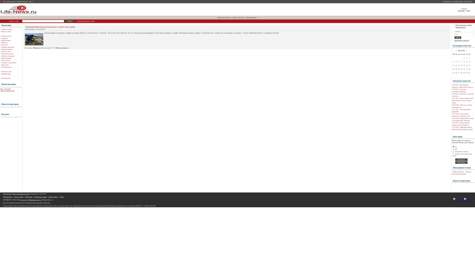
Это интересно (6, 60)
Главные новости (7, 36)
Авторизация (461, 27)
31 (469, 73)
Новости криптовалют (7, 91)
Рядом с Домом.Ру (238, 17)
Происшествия (6, 40)
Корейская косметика (223, 17)
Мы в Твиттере (6, 78)
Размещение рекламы (458, 1)
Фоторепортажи (251, 17)
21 (461, 69)
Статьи (62, 197)
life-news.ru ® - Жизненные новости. (30, 200)
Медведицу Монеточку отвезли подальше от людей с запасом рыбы (50, 27)
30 (467, 73)
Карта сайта (28, 197)
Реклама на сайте (7, 71)
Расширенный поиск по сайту (86, 21)
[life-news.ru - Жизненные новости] (18, 14)
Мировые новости (7, 49)
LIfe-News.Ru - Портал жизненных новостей (16, 194)
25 (453, 73)
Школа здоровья (6, 58)
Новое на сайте (6, 31)
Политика (4, 45)
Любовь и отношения (8, 56)
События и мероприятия (9, 63)
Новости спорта (6, 51)
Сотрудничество (447, 1)
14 (461, 65)
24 (469, 69)
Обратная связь (468, 1)
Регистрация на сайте (464, 25)
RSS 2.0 (31, 1)
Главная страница (7, 29)
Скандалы (4, 38)
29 (464, 73)
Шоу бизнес (5, 65)
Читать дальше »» (62, 48)
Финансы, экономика (8, 47)
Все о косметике (6, 89)
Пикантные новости (7, 54)
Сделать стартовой (10, 1)
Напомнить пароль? (461, 40)
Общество (5, 43)
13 (459, 65)
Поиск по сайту (18, 197)
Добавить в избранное (22, 1)
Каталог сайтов (53, 197)
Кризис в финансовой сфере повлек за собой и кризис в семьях (462, 100)
